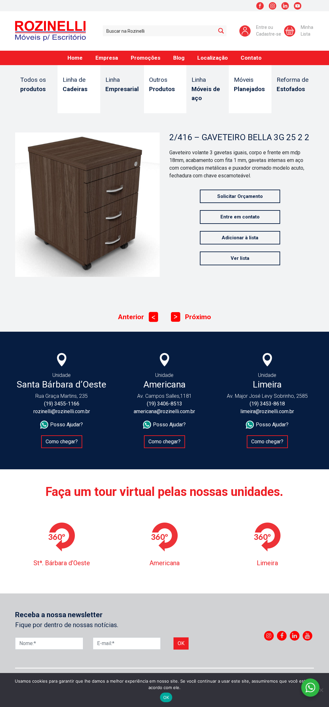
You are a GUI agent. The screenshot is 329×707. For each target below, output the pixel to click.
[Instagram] (268, 636)
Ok (181, 643)
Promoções (145, 58)
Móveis (249, 84)
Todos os (33, 84)
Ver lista (240, 258)
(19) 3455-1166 (61, 404)
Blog (178, 58)
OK (166, 697)
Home (75, 58)
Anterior (136, 317)
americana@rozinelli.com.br (164, 411)
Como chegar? (62, 442)
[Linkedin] (294, 636)
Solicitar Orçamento (240, 196)
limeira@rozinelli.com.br (267, 411)
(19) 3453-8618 (267, 404)
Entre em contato (240, 217)
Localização (212, 58)
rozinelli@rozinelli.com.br (61, 411)
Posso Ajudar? (66, 425)
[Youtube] (307, 636)
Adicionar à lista (240, 238)
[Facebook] (281, 636)
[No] (321, 690)
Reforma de (292, 84)
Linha (122, 84)
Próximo (192, 317)
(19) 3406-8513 (164, 404)
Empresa (106, 58)
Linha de (75, 84)
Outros (162, 84)
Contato (251, 58)
